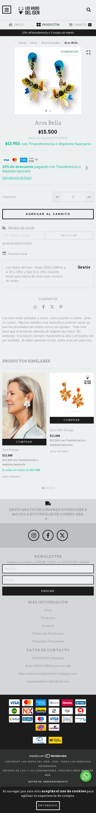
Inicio (22, 42)
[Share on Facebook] (43, 306)
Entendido (48, 805)
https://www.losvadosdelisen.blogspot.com (48, 673)
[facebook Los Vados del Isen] (48, 535)
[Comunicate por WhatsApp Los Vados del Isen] (86, 776)
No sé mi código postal (17, 243)
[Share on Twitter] (52, 306)
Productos (48, 618)
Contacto (48, 625)
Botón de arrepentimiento (48, 781)
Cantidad (9, 197)
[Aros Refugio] (24, 406)
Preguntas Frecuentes (48, 641)
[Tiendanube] (48, 757)
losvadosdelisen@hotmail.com (48, 681)
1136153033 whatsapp (48, 658)
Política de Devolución (48, 633)
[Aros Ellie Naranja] (72, 395)
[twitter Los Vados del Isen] (62, 535)
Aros (34, 42)
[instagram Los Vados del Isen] (33, 535)
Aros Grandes (50, 42)
